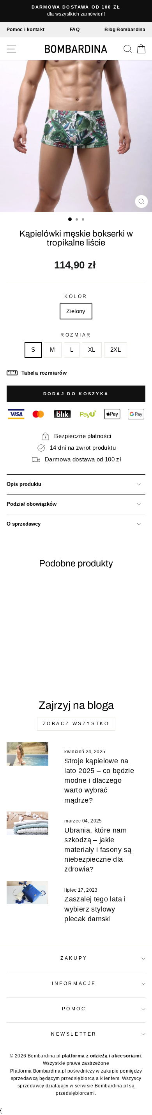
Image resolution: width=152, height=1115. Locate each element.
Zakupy (73, 958)
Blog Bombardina (124, 29)
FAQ (75, 29)
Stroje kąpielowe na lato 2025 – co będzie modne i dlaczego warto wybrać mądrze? (99, 780)
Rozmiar (76, 334)
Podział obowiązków (32, 504)
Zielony (76, 311)
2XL (115, 350)
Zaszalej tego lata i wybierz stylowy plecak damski (94, 908)
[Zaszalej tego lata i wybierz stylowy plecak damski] (27, 892)
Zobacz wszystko (76, 723)
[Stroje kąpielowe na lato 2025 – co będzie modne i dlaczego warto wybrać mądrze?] (27, 754)
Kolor (76, 296)
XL (91, 350)
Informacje (74, 983)
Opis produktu (24, 484)
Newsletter (74, 1033)
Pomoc (74, 1008)
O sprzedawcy (24, 524)
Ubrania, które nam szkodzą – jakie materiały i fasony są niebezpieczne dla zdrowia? (97, 849)
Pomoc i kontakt (26, 29)
